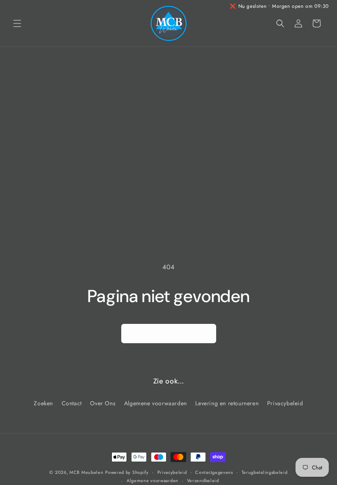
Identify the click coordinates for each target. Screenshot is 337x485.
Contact (72, 403)
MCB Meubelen (86, 472)
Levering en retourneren (227, 403)
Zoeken (43, 403)
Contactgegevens (214, 472)
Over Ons (102, 403)
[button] (17, 23)
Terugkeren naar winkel (169, 333)
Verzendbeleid (203, 480)
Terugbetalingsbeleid (265, 472)
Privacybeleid (285, 403)
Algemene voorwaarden (155, 403)
